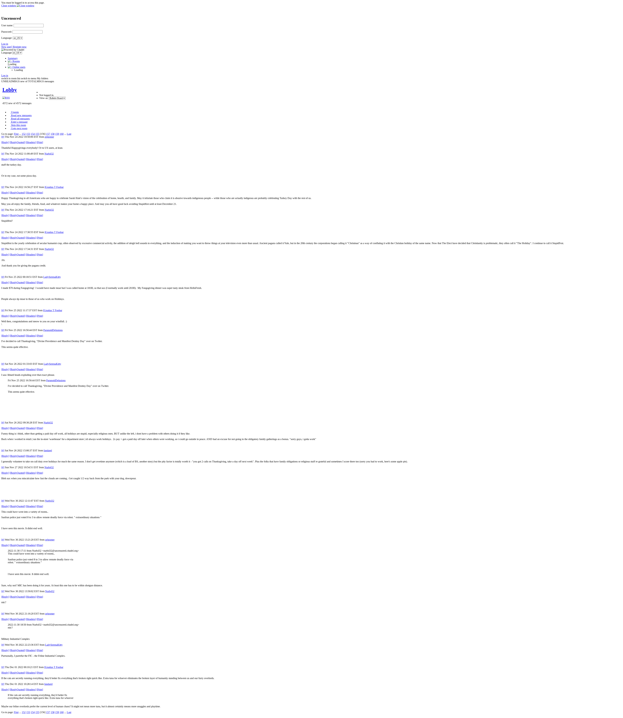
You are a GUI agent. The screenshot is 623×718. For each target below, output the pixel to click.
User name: (7, 25)
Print (40, 142)
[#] (2, 136)
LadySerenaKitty (52, 277)
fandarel (48, 450)
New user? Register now (14, 46)
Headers (31, 142)
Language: (6, 37)
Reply (5, 142)
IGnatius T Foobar (54, 187)
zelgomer (49, 136)
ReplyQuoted (17, 142)
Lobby (9, 90)
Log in (4, 43)
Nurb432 (49, 153)
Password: (6, 31)
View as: (43, 98)
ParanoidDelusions (53, 330)
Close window (9, 5)
